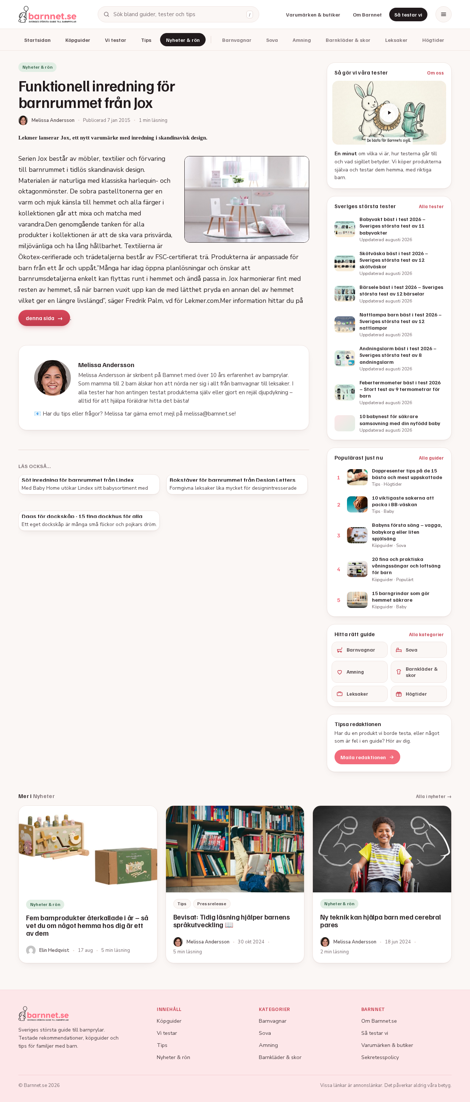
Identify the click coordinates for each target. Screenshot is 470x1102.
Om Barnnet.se (379, 1021)
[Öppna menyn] (443, 14)
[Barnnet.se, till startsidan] (47, 14)
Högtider (433, 40)
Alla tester (431, 206)
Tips (146, 40)
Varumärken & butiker (313, 14)
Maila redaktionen (363, 757)
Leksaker (396, 40)
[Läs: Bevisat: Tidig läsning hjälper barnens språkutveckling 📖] (235, 884)
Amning (302, 40)
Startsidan (37, 40)
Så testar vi (408, 14)
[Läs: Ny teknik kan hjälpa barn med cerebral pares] (382, 884)
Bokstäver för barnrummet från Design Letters (233, 479)
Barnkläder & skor (348, 40)
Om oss (435, 73)
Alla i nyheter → (434, 796)
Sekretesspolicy (380, 1057)
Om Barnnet (367, 14)
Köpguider (77, 40)
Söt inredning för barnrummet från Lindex (78, 479)
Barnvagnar (237, 40)
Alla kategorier (426, 634)
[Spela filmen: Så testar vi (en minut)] (389, 113)
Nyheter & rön (183, 40)
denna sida (40, 318)
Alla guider (431, 458)
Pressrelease (212, 903)
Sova (272, 40)
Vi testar (115, 40)
